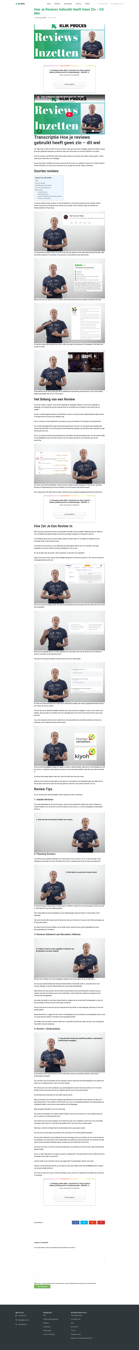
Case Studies (68, 4)
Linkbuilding (46, 1327)
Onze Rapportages (76, 1315)
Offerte (87, 4)
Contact (73, 1330)
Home (49, 4)
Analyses (46, 1323)
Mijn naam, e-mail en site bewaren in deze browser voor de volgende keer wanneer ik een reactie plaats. (65, 1283)
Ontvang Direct (69, 84)
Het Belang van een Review (43, 185)
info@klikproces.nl (118, 4)
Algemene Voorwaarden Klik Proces (81, 1338)
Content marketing (49, 1334)
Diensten (57, 4)
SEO (44, 1315)
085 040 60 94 (103, 4)
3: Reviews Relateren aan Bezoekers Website (49, 196)
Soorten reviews (40, 183)
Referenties (74, 1327)
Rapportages (47, 1330)
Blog (72, 1323)
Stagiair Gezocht (76, 1334)
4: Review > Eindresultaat (44, 198)
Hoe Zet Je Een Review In (43, 188)
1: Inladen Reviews (42, 192)
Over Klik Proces (75, 1319)
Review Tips (38, 190)
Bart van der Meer (41, 17)
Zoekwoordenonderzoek (50, 1319)
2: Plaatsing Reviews (42, 194)
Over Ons (78, 4)
